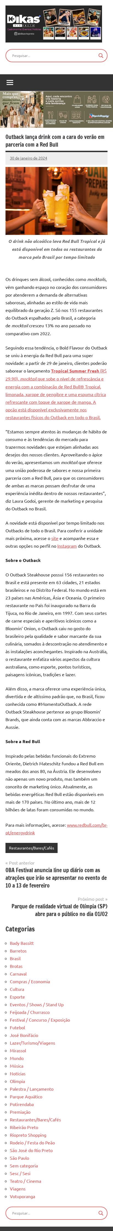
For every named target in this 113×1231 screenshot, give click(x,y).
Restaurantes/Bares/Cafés (31, 847)
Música (16, 1065)
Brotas (16, 966)
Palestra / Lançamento (31, 1088)
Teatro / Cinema (25, 1181)
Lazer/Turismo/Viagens (32, 1042)
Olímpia (17, 1081)
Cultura (17, 989)
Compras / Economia (30, 981)
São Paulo (19, 1158)
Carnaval (18, 973)
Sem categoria (24, 1165)
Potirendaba (22, 1104)
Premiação (20, 1112)
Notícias (18, 1073)
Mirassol (18, 1050)
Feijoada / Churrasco (30, 1012)
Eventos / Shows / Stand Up (37, 1004)
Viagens (18, 1188)
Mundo (17, 1058)
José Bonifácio (24, 1035)
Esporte (17, 996)
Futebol (17, 1027)
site (54, 538)
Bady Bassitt (22, 943)
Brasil (15, 958)
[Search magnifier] (101, 55)
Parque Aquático (26, 1096)
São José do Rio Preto (31, 1150)
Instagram (67, 545)
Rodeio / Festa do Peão (32, 1142)
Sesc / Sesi (20, 1173)
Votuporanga (22, 1196)
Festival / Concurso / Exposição (40, 1019)
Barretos (18, 950)
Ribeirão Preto (24, 1127)
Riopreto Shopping (28, 1135)
